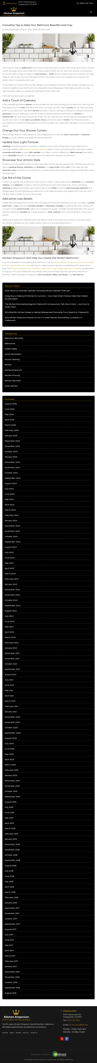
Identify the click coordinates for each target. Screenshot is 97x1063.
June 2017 (9, 940)
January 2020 (11, 775)
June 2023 (9, 558)
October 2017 (11, 919)
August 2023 (11, 547)
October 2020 (11, 727)
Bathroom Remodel (41, 29)
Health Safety (11, 349)
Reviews (18, 1033)
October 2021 (11, 664)
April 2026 (9, 420)
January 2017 (11, 966)
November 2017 (12, 913)
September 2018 (12, 860)
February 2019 (11, 834)
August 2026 (11, 404)
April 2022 (9, 632)
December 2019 (12, 781)
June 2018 (9, 876)
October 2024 (11, 473)
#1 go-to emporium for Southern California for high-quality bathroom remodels (46, 268)
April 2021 (9, 696)
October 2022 (11, 600)
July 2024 (9, 489)
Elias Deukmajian (12, 29)
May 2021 (9, 690)
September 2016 (12, 988)
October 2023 (11, 536)
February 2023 (11, 579)
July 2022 (9, 616)
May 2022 (9, 627)
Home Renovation (13, 354)
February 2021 (11, 706)
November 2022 (12, 595)
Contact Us (34, 1033)
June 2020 (10, 749)
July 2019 (9, 807)
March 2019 (10, 828)
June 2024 (10, 494)
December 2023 (12, 526)
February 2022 (12, 643)
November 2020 (12, 722)
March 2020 (10, 765)
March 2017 (10, 956)
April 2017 (9, 950)
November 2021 (12, 658)
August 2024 (11, 483)
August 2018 (10, 865)
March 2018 (10, 892)
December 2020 (12, 717)
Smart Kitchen (11, 386)
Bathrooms (10, 343)
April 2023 (9, 568)
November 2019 (12, 786)
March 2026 (10, 425)
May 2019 (9, 818)
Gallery (12, 1033)
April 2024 (9, 504)
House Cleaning (12, 359)
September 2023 (12, 542)
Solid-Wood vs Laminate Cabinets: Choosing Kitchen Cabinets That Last (37, 290)
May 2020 (9, 754)
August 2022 (11, 611)
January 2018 (11, 903)
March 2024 (10, 510)
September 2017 (12, 924)
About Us (26, 1033)
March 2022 (10, 637)
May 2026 (9, 414)
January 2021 (11, 712)
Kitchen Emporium (13, 370)
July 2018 (9, 871)
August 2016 (10, 993)
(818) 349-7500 (86, 3)
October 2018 (11, 855)
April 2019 (9, 823)
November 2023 (12, 531)
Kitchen (8, 365)
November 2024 (12, 467)
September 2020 (13, 733)
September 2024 (13, 478)
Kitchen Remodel (13, 380)
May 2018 (9, 881)
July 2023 (9, 552)
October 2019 (11, 791)
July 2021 (9, 680)
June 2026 (10, 409)
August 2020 (11, 738)
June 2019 (9, 812)
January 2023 (11, 584)
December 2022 (12, 589)
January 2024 (11, 520)
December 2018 (12, 844)
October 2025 (11, 451)
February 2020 (12, 770)
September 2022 (13, 605)
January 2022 (11, 648)
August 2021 (10, 674)
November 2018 (12, 850)
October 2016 (11, 982)
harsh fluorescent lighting (35, 149)
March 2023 (10, 573)
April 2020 (9, 759)
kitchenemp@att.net (78, 1025)
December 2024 (12, 462)
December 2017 (12, 908)
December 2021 (12, 653)
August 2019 (10, 802)
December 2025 (12, 441)
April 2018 (9, 887)
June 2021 (9, 685)
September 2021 (12, 669)
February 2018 (11, 897)
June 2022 (10, 621)
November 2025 (12, 446)
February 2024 (12, 515)
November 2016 (12, 977)
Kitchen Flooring (12, 375)
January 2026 (11, 435)
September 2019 (12, 796)
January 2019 (11, 839)
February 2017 (11, 961)
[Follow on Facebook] (67, 1039)
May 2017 (9, 945)
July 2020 (9, 743)
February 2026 (12, 430)
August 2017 (10, 929)
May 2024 (9, 499)
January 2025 (11, 457)
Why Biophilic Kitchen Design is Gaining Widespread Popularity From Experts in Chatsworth (47, 312)
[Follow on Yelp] (62, 1039)
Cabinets (5, 1033)
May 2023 (9, 563)
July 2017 (9, 934)
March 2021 (10, 701)
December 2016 (12, 972)
